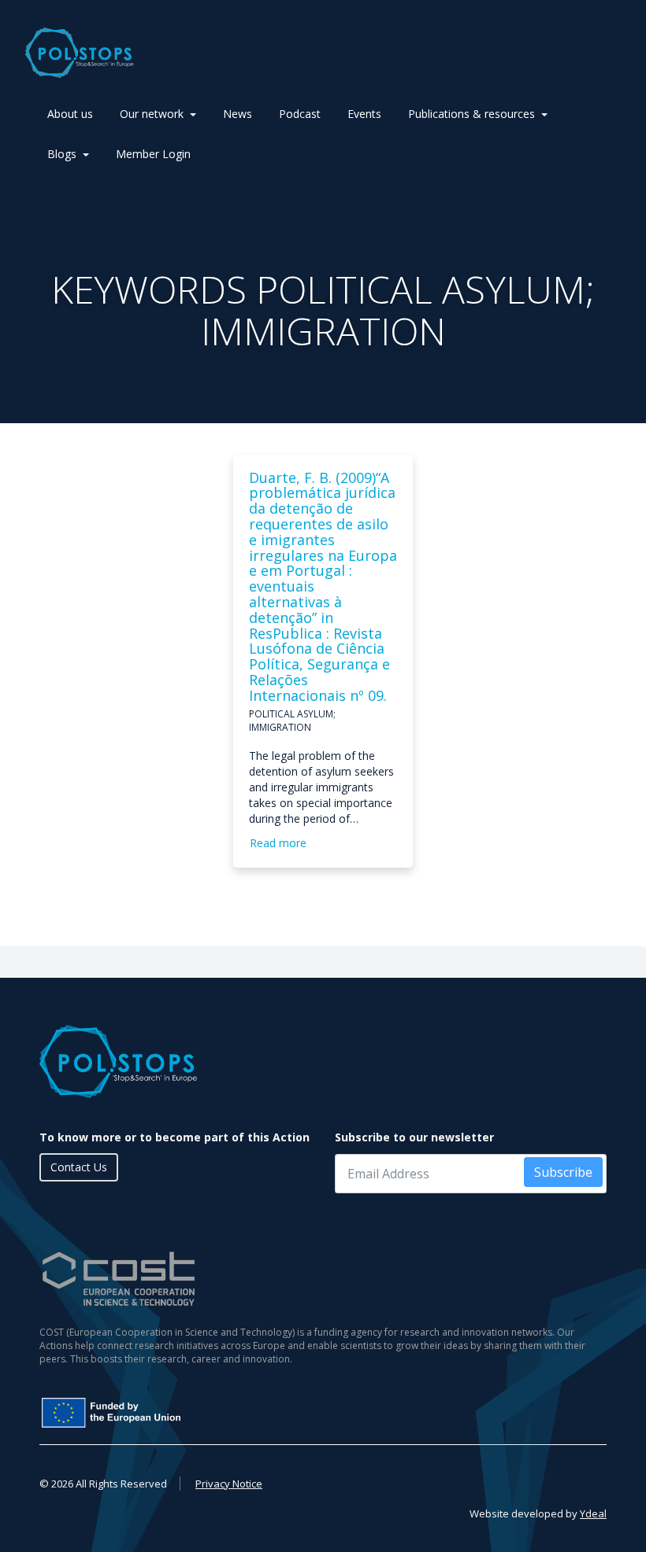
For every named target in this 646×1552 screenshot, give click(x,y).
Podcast (300, 113)
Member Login (153, 153)
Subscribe (563, 1172)
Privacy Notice (228, 1483)
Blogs (61, 153)
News (237, 113)
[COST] (323, 1279)
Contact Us (78, 1166)
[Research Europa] (224, 1413)
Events (364, 113)
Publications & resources (471, 113)
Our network (152, 113)
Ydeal (593, 1513)
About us (70, 113)
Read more (278, 842)
